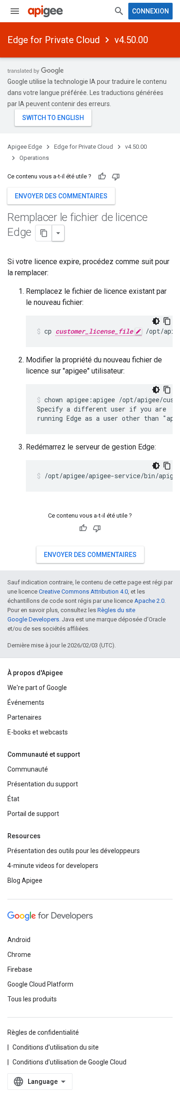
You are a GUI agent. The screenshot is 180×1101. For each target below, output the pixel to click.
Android (18, 939)
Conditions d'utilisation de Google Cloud (69, 1062)
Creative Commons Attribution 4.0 (83, 591)
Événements (25, 702)
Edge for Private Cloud (53, 39)
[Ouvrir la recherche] (119, 11)
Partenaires (24, 717)
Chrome (19, 954)
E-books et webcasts (37, 732)
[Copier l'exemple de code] (167, 321)
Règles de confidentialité (43, 1032)
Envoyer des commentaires (61, 196)
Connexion (150, 11)
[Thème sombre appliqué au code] (156, 321)
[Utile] (102, 177)
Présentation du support (42, 784)
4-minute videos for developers (52, 865)
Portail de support (33, 813)
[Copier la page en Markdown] (44, 233)
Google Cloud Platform (40, 984)
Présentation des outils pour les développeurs (73, 850)
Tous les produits (32, 999)
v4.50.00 (131, 39)
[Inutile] (116, 177)
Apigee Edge (24, 146)
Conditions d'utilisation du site (55, 1047)
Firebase (19, 969)
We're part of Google (37, 687)
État (13, 799)
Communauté (27, 769)
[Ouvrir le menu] (15, 11)
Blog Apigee (24, 880)
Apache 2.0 (149, 600)
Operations (34, 157)
